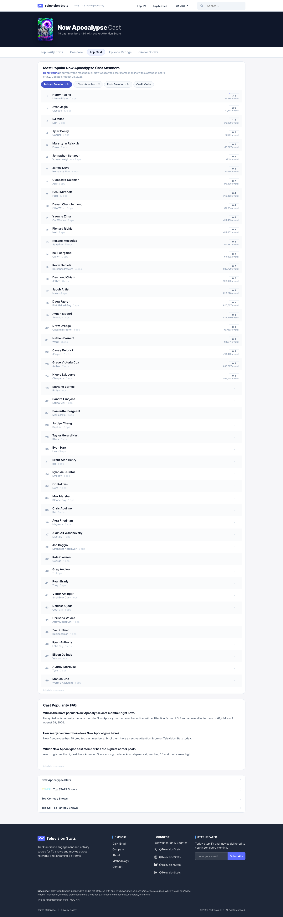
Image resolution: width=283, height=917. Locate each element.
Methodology (120, 860)
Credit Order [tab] (143, 84)
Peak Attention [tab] (118, 84)
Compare (118, 849)
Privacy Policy (69, 910)
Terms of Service (47, 910)
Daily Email (119, 843)
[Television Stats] (53, 6)
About (116, 855)
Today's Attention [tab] (56, 84)
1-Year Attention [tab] (88, 84)
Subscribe (236, 856)
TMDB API (74, 899)
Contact (117, 866)
